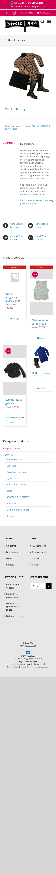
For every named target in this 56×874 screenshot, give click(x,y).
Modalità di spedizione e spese (12, 606)
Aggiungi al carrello (10, 420)
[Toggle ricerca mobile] (42, 21)
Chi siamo (11, 545)
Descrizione (9, 142)
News (9, 558)
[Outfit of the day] (41, 356)
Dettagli (16, 318)
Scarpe (10, 516)
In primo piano (23, 126)
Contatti (10, 564)
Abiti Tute (11, 503)
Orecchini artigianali (17, 472)
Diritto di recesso (14, 616)
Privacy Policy (13, 667)
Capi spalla (12, 465)
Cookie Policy (25, 667)
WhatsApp (19, 2)
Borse (9, 490)
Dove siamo (12, 552)
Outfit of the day (41, 373)
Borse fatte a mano (16, 484)
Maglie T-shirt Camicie (18, 509)
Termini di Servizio (41, 667)
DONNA (35, 126)
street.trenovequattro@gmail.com (28, 6)
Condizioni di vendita (12, 586)
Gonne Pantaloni (15, 459)
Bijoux (10, 478)
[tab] (9, 143)
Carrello (36, 558)
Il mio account (39, 552)
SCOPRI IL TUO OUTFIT (18, 497)
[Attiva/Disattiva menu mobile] (49, 21)
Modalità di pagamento (12, 596)
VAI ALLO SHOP (39, 545)
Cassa (35, 564)
